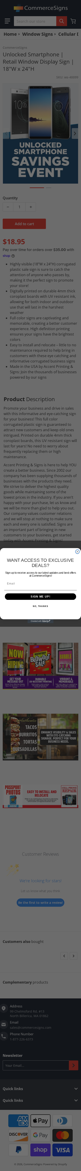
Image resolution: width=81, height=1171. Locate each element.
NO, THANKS (40, 606)
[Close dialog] (77, 551)
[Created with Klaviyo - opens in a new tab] (40, 621)
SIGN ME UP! (40, 596)
